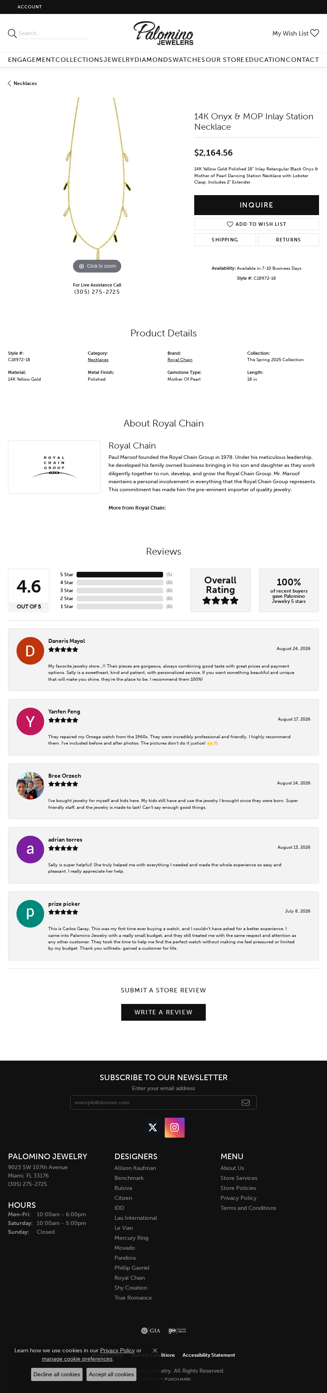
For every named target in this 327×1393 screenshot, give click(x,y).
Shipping (225, 240)
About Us (232, 1168)
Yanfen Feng (64, 711)
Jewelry (119, 59)
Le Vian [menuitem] (123, 1228)
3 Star (66, 590)
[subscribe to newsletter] (245, 1102)
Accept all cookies (111, 1374)
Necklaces (25, 83)
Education (265, 59)
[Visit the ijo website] (177, 1331)
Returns (288, 240)
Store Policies (238, 1188)
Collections (79, 59)
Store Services (239, 1178)
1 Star (67, 606)
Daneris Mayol (66, 640)
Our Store (225, 59)
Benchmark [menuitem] (129, 1178)
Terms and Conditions (248, 1208)
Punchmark (178, 1379)
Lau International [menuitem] (135, 1218)
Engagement (31, 59)
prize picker (64, 903)
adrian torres (65, 839)
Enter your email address (163, 1088)
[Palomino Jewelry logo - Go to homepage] (163, 33)
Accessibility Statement (209, 1355)
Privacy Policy (238, 1198)
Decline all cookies (56, 1374)
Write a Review (163, 1012)
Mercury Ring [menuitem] (131, 1238)
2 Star (66, 598)
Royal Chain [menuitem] (129, 1277)
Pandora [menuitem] (125, 1258)
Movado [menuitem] (124, 1248)
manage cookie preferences (77, 1358)
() (169, 574)
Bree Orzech (64, 775)
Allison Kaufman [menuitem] (135, 1168)
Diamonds (153, 59)
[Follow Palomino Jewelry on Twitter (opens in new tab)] (153, 1128)
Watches (189, 59)
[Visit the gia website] (150, 1331)
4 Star (66, 582)
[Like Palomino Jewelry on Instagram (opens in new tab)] (175, 1128)
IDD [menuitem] (119, 1208)
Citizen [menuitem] (123, 1198)
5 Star (66, 574)
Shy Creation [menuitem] (130, 1287)
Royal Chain (180, 359)
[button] (29, 7)
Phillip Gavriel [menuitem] (132, 1268)
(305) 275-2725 (97, 291)
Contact (302, 59)
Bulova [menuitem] (123, 1188)
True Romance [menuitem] (133, 1297)
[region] (97, 186)
